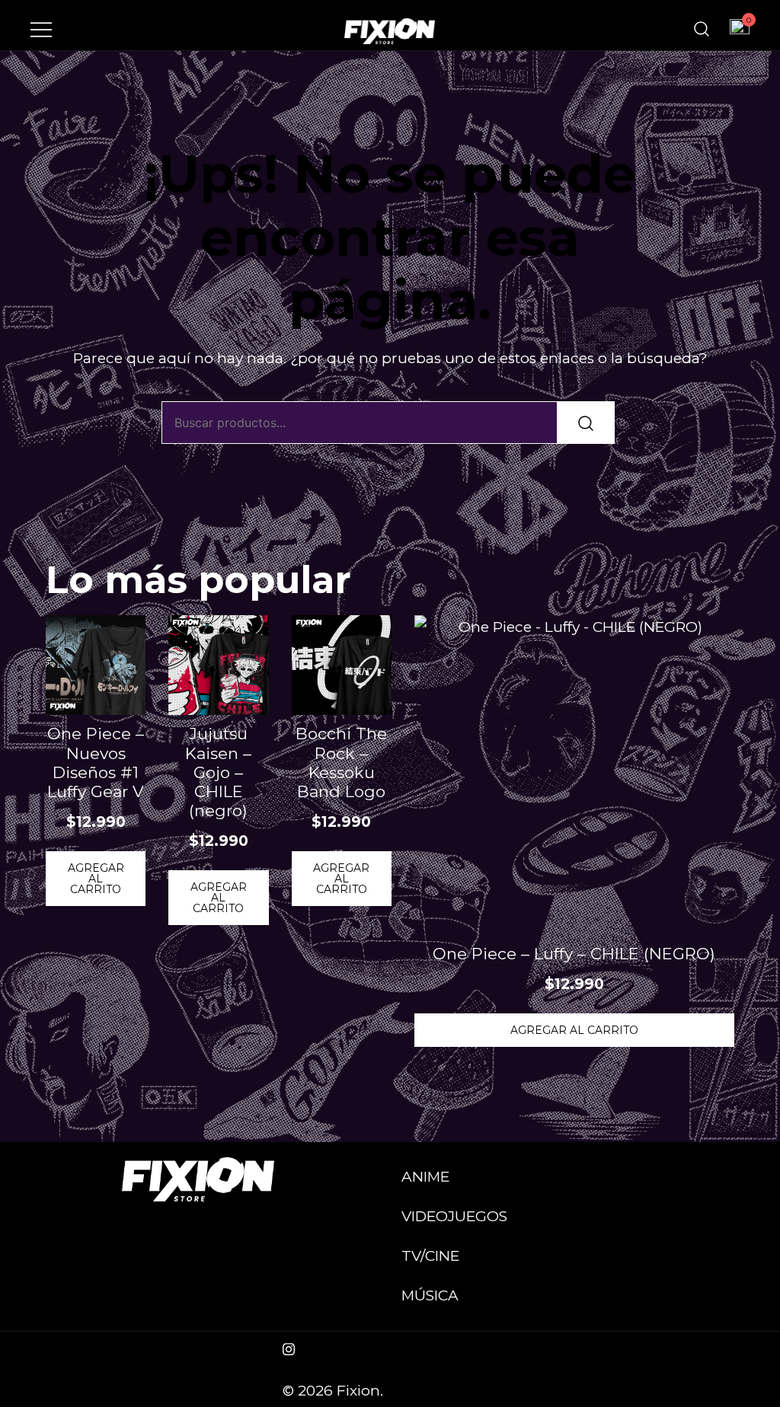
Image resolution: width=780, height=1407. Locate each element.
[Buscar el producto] (586, 422)
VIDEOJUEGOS (454, 1216)
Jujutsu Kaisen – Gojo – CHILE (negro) (218, 772)
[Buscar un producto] (701, 29)
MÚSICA (430, 1295)
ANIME (425, 1176)
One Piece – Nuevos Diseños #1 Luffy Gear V (95, 762)
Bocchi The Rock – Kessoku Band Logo (341, 762)
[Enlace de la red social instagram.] (289, 1347)
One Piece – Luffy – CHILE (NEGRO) (574, 953)
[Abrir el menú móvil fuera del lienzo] (41, 29)
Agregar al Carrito (96, 878)
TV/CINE (430, 1256)
